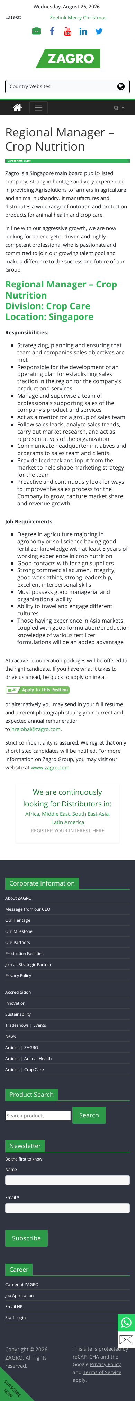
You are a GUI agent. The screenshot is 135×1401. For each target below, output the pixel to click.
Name (11, 1169)
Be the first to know (23, 1159)
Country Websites (30, 86)
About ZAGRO (18, 898)
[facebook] (52, 31)
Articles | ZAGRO (21, 1047)
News (10, 1036)
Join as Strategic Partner (28, 964)
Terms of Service (102, 1372)
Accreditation (18, 992)
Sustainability (18, 1014)
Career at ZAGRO (21, 1284)
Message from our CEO (27, 909)
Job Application (19, 1295)
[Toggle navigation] (38, 107)
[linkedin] (83, 31)
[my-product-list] (36, 31)
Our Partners (17, 942)
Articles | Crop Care (24, 1069)
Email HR (13, 1306)
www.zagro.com (50, 767)
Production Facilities (24, 953)
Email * (12, 1197)
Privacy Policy (18, 975)
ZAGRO (14, 1357)
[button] (119, 107)
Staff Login (15, 1317)
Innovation (15, 1003)
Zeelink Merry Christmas (78, 17)
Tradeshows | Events (25, 1025)
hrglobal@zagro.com (36, 729)
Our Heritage (17, 920)
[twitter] (98, 31)
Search (89, 1115)
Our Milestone (19, 931)
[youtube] (67, 31)
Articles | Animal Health (28, 1058)
